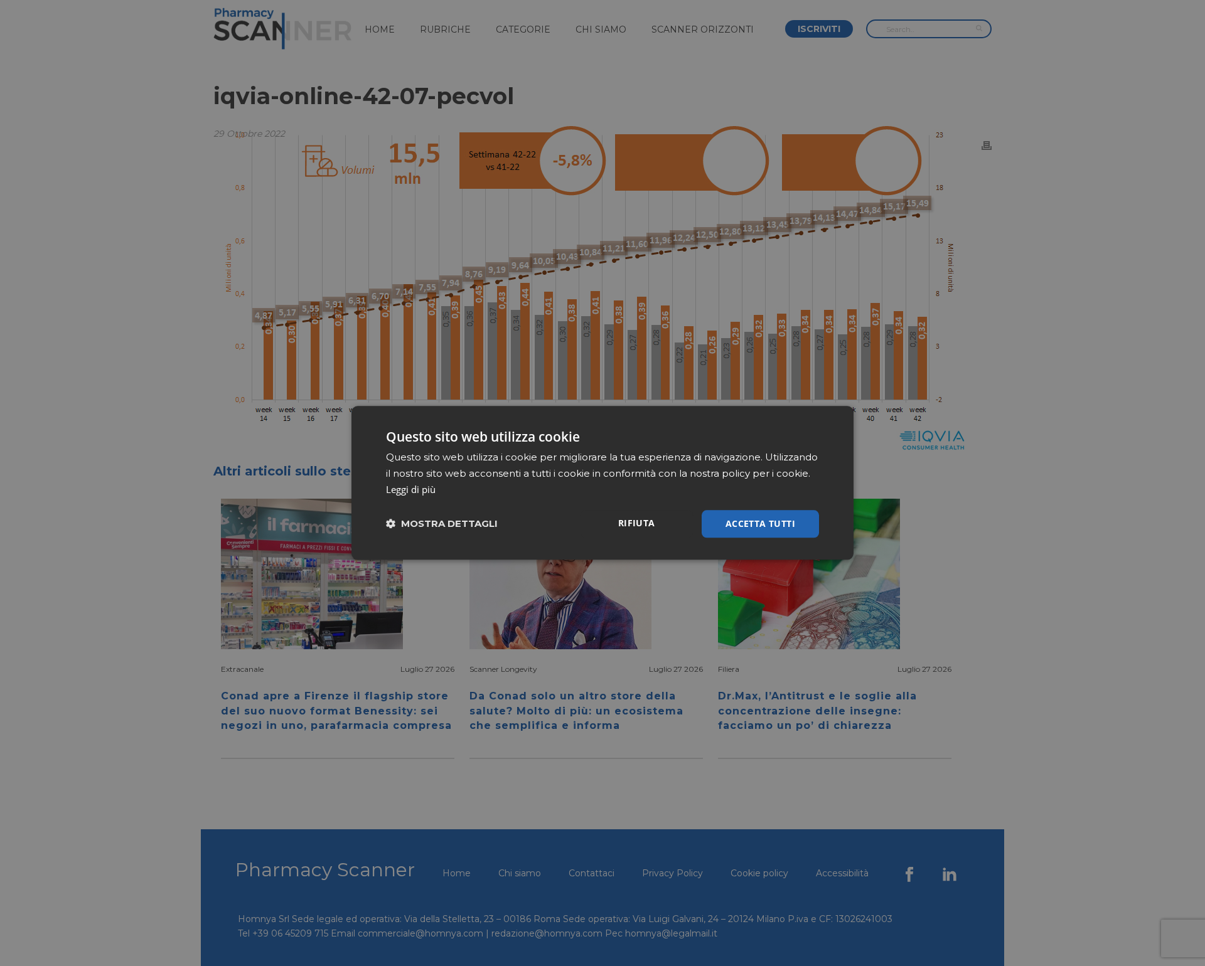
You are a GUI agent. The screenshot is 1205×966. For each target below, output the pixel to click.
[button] (442, 524)
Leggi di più (411, 489)
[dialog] (602, 483)
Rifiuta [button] (636, 523)
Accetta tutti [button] (760, 523)
